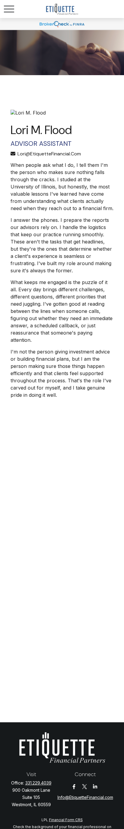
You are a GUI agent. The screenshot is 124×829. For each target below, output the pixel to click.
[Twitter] (85, 787)
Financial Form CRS (66, 820)
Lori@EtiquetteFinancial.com (49, 154)
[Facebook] (74, 787)
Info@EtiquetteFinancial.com (85, 797)
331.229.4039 (38, 782)
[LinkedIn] (95, 787)
